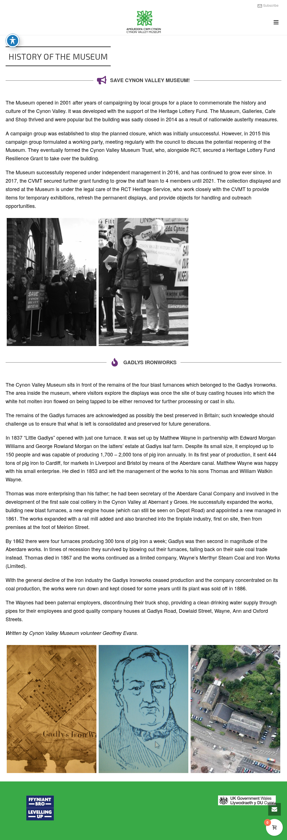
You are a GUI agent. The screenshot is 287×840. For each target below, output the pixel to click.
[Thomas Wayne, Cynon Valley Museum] (143, 709)
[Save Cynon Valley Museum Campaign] (143, 282)
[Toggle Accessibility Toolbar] (12, 40)
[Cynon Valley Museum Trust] (143, 22)
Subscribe (271, 5)
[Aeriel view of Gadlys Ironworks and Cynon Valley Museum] (235, 709)
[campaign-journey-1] (51, 282)
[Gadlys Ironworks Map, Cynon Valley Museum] (51, 709)
